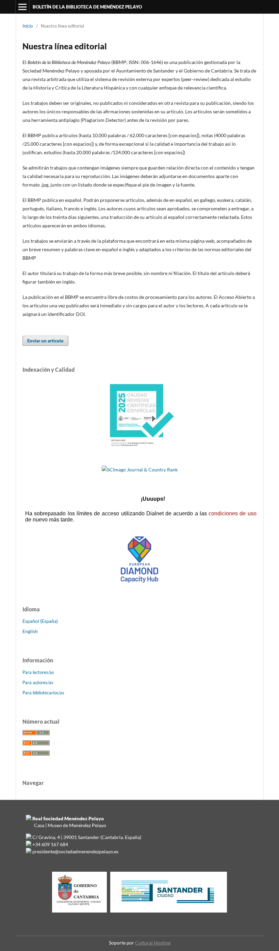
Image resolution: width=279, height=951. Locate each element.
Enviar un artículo (45, 340)
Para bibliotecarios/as (43, 692)
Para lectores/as (38, 672)
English (30, 631)
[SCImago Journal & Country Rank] (140, 469)
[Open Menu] (22, 7)
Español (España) (40, 621)
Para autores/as (37, 682)
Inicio (27, 26)
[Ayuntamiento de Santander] (169, 912)
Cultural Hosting (152, 943)
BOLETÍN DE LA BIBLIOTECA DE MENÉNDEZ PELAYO (87, 7)
